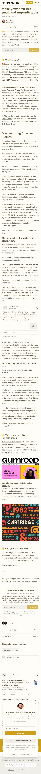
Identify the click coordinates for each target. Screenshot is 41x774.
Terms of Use (31, 745)
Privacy (19, 760)
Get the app (30, 765)
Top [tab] (4, 675)
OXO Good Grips (8, 124)
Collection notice (33, 760)
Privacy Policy (22, 749)
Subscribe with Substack (22, 741)
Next (34, 636)
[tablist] (10, 650)
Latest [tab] (9, 675)
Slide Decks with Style (14, 395)
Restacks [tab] (15, 650)
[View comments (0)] (11, 27)
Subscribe (29, 3)
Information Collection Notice (27, 747)
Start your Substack (15, 765)
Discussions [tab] (17, 675)
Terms (24, 760)
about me (8, 555)
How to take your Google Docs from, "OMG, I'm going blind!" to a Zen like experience (15, 682)
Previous (8, 636)
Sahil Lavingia (20, 345)
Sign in (37, 3)
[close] (35, 703)
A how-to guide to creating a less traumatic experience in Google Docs (14, 689)
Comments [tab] (6, 650)
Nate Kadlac (10, 20)
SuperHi (7, 64)
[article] (20, 687)
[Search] (37, 675)
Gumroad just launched (11, 442)
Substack (11, 770)
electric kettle (7, 119)
